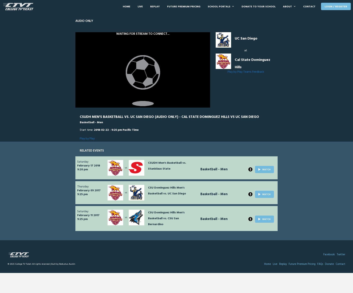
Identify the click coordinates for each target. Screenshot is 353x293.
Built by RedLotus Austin (63, 264)
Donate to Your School (259, 7)
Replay (155, 7)
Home (126, 7)
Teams (247, 72)
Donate (329, 264)
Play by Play (235, 72)
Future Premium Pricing (183, 7)
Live (140, 7)
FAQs (320, 264)
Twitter (341, 255)
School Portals (219, 7)
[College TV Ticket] (19, 6)
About (287, 7)
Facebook (329, 255)
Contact (309, 7)
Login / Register (336, 7)
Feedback (258, 72)
